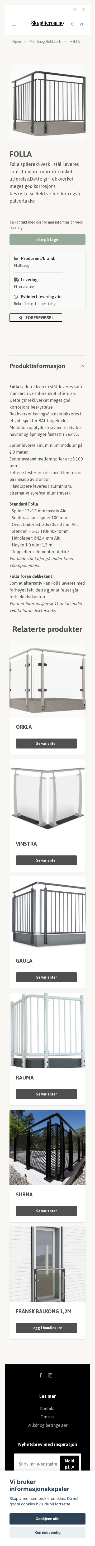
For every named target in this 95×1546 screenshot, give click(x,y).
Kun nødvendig (48, 1532)
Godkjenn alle (47, 1519)
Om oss (47, 1416)
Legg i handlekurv (46, 1328)
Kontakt (47, 1408)
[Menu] (14, 24)
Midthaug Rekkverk (45, 42)
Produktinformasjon (37, 366)
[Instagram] (50, 1375)
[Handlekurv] (81, 24)
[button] (76, 105)
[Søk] (73, 24)
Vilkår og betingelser (47, 1425)
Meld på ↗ (69, 1463)
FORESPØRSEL (40, 317)
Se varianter (46, 743)
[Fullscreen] (48, 103)
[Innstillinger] (75, 9)
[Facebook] (41, 1375)
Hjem (16, 42)
